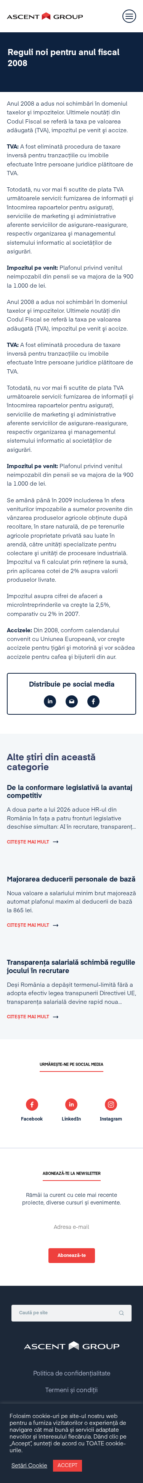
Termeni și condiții (71, 1391)
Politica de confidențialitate (71, 1374)
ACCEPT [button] (67, 1465)
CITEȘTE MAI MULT (28, 842)
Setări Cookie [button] (29, 1466)
